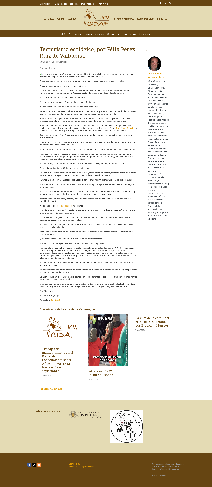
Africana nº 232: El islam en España (103, 373)
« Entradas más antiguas (51, 389)
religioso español (64, 206)
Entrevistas (121, 34)
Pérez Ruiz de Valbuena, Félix (156, 75)
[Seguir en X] (165, 3)
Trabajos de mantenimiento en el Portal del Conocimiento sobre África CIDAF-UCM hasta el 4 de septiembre (57, 360)
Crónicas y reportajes (94, 34)
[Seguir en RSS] (170, 3)
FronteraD (55, 300)
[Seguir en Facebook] (160, 3)
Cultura (132, 34)
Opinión (110, 34)
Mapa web (103, 4)
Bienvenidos (45, 4)
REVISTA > (66, 34)
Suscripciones (145, 34)
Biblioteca (74, 4)
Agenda (72, 18)
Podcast (61, 18)
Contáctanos (61, 4)
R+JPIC (159, 18)
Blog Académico (145, 18)
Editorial (49, 18)
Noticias (78, 34)
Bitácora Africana (123, 18)
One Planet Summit (125, 128)
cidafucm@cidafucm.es (84, 466)
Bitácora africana (59, 62)
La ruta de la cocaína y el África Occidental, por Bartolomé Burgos (152, 322)
